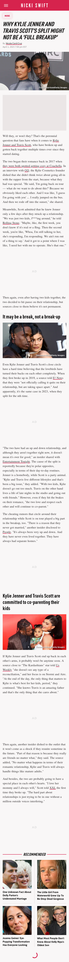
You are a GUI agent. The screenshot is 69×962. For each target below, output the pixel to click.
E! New (57, 378)
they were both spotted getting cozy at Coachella (32, 166)
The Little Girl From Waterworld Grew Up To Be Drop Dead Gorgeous (50, 895)
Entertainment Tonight (16, 461)
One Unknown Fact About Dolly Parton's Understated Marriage (17, 895)
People (7, 532)
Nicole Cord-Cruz (14, 43)
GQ (27, 170)
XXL (53, 788)
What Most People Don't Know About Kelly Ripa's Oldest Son (50, 942)
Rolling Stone (11, 223)
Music (7, 15)
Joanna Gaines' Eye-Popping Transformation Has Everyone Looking (16, 941)
